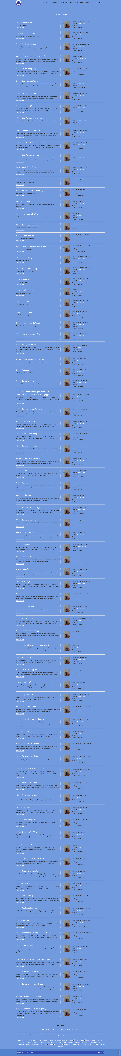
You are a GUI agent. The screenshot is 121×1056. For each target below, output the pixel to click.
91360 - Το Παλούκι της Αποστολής (29, 191)
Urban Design (76, 1044)
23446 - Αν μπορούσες (24, 694)
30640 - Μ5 (20, 594)
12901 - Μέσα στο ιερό (24, 945)
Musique (28, 1044)
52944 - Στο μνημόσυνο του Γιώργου (30, 359)
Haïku (29, 1042)
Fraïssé (60, 1034)
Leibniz (76, 1034)
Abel (17, 1034)
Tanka (55, 1044)
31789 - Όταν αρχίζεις (24, 557)
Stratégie (50, 1044)
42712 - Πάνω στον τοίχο (25, 421)
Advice (19, 1040)
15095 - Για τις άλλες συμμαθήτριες (30, 142)
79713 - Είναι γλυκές (24, 257)
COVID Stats (57, 1040)
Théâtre (61, 1044)
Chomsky (42, 1034)
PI (72, 1029)
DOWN (119, 1054)
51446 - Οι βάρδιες (23, 370)
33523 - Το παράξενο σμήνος (27, 520)
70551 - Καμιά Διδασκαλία (26, 312)
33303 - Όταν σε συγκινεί (25, 532)
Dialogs (84, 58)
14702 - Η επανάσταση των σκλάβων (30, 859)
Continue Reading (20, 27)
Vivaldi (98, 1034)
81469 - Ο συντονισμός (25, 236)
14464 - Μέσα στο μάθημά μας (27, 883)
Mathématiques (21, 1044)
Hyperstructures (68, 1042)
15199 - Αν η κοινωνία (24, 807)
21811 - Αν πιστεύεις (24, 731)
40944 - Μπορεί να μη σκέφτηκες (29, 458)
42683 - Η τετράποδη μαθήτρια (28, 433)
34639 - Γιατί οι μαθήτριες (26, 44)
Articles (79, 23)
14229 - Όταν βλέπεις (24, 895)
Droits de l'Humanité (67, 1040)
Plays (83, 203)
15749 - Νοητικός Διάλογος (26, 783)
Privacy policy (101, 1052)
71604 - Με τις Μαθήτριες (26, 33)
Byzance (30, 1040)
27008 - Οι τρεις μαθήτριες (26, 93)
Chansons (35, 1040)
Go (26, 1042)
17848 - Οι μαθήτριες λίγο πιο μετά (29, 118)
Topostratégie (68, 1044)
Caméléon (42, 1029)
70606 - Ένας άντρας (24, 301)
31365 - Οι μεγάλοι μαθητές (26, 569)
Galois (65, 1034)
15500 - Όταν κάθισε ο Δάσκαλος (28, 795)
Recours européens (37, 1044)
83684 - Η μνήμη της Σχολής (27, 214)
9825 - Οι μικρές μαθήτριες (26, 167)
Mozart (81, 1034)
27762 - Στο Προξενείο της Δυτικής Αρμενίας (33, 645)
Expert (52, 1029)
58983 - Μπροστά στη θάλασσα (28, 323)
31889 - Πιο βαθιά (23, 544)
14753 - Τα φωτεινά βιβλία (26, 832)
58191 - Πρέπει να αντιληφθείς (28, 334)
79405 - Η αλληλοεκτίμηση (26, 268)
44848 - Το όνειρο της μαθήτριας (29, 409)
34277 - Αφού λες (22, 483)
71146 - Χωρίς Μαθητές (25, 290)
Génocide (22, 1042)
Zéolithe (97, 1044)
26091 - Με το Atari (23, 657)
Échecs (76, 1040)
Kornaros (70, 1034)
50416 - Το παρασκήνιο (25, 381)
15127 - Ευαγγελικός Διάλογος (27, 820)
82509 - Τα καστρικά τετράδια (27, 225)
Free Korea (99, 1040)
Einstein (55, 1034)
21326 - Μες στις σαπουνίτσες (27, 744)
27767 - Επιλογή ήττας (24, 618)
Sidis (85, 1034)
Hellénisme (35, 1042)
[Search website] (102, 2)
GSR (56, 1029)
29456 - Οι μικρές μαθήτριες (27, 81)
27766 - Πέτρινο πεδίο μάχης (27, 631)
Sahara (45, 1044)
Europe (93, 1040)
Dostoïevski (49, 1034)
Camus (28, 1034)
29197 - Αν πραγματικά (25, 606)
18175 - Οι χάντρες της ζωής (27, 756)
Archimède (22, 1034)
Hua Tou (61, 1042)
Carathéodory (34, 1034)
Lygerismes (62, 1029)
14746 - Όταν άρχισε (24, 844)
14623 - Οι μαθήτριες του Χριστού (29, 155)
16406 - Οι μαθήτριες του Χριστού (29, 130)
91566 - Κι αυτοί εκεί (24, 180)
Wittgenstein (61, 1036)
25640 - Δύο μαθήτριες (25, 105)
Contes (51, 1040)
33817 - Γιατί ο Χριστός (25, 495)
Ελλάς (47, 1029)
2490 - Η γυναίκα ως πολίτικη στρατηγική (32, 1008)
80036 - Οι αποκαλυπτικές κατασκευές (31, 247)
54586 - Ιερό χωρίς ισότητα (26, 344)
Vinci (94, 1034)
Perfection (68, 1029)
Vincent (89, 1034)
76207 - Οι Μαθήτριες (24, 22)
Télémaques (78, 1029)
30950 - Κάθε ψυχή (23, 581)
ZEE (93, 1044)
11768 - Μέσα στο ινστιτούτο (27, 971)
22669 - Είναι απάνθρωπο (26, 707)
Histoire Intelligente (45, 1042)
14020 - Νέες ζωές (23, 920)
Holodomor (54, 1042)
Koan (99, 1042)
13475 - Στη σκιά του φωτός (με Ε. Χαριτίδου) (33, 932)
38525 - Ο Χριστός (23, 470)
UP (119, 1052)
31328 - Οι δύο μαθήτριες (26, 68)
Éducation (87, 1040)
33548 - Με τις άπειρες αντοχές (28, 507)
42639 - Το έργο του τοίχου (26, 446)
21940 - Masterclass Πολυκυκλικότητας (31, 719)
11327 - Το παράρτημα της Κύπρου (29, 984)
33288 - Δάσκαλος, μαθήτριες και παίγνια (32, 56)
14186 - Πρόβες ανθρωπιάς (26, 908)
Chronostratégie (44, 1040)
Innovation (77, 1042)
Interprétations (92, 1042)
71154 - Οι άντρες (23, 279)
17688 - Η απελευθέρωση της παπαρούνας (32, 768)
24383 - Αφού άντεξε (24, 682)
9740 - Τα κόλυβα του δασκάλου (28, 996)
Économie (81, 1040)
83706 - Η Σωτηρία (23, 201)
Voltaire (103, 1034)
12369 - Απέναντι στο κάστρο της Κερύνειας (33, 959)
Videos (83, 181)
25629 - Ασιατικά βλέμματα (26, 670)
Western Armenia (86, 1044)
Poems (83, 23)
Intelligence (84, 1042)
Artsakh (24, 1040)
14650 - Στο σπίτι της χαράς (27, 871)
